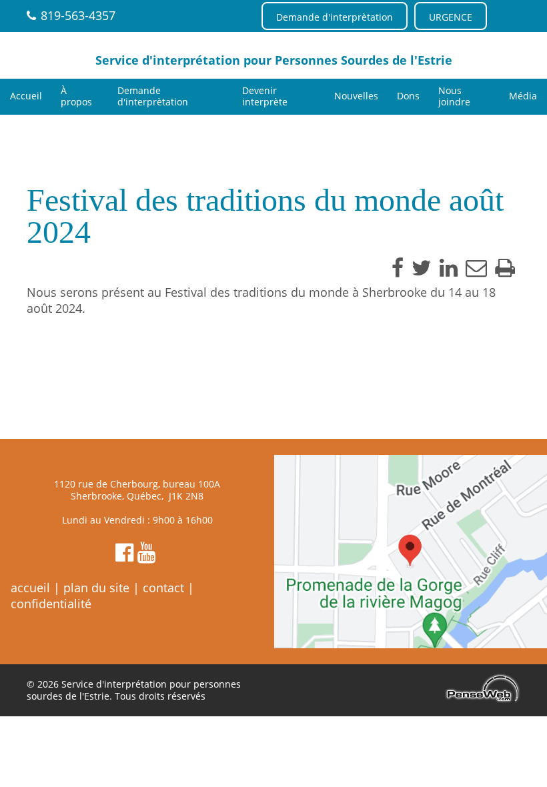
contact (163, 588)
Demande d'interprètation (334, 17)
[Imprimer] (505, 268)
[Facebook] (397, 268)
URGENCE (450, 17)
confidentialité (51, 604)
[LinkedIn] (448, 268)
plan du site (96, 588)
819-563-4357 (78, 15)
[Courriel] (476, 268)
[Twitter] (421, 268)
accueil (30, 588)
